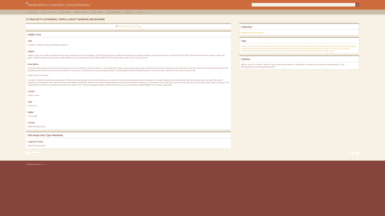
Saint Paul (345, 49)
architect (260, 46)
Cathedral (287, 46)
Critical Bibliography (114, 12)
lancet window (302, 49)
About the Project (80, 12)
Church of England (315, 46)
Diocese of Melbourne (331, 46)
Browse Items (33, 12)
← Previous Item (33, 154)
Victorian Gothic (299, 51)
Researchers (129, 12)
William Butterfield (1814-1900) (317, 51)
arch (254, 46)
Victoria (290, 51)
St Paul (251, 51)
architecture (268, 46)
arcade (250, 46)
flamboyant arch (345, 46)
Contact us (141, 12)
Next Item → (353, 154)
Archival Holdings (97, 12)
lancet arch (292, 49)
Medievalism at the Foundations (252, 33)
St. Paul (257, 51)
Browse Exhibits (64, 12)
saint (339, 49)
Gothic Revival (255, 49)
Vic (286, 51)
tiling (271, 51)
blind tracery (278, 46)
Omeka (43, 164)
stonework (265, 51)
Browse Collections (48, 12)
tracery (276, 51)
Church (293, 46)
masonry (311, 49)
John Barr (264, 49)
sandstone (244, 51)
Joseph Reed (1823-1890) (278, 49)
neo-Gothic (333, 49)
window (332, 51)
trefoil (282, 51)
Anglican (244, 46)
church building (302, 46)
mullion (326, 49)
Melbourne (319, 49)
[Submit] (357, 4)
